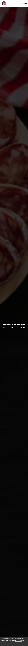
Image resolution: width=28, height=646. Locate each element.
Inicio (5, 327)
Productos (12, 327)
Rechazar (20, 640)
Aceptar (18, 643)
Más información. (9, 643)
